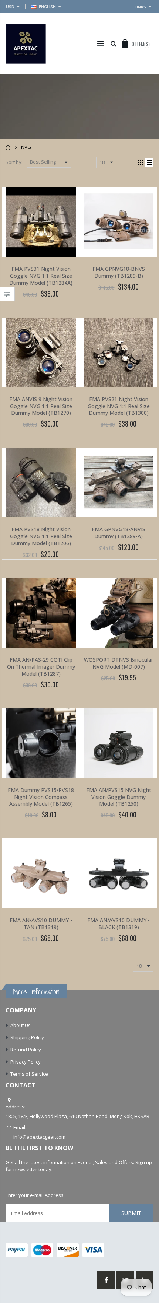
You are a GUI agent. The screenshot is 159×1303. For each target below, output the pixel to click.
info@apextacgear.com (39, 1137)
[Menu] (100, 44)
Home (8, 147)
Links (140, 7)
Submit (131, 1212)
